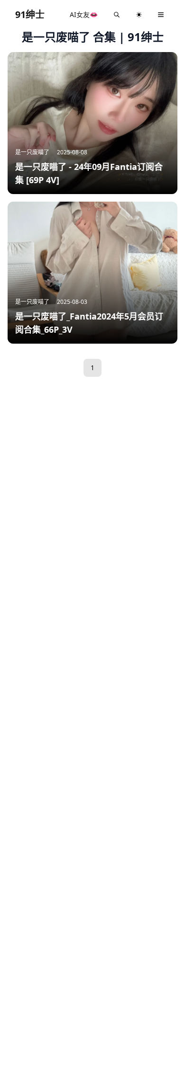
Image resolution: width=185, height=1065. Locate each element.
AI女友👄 (84, 14)
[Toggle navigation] (161, 15)
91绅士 (30, 14)
